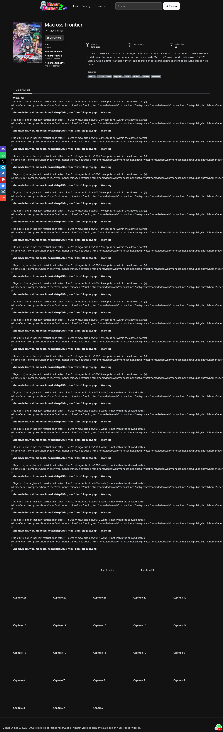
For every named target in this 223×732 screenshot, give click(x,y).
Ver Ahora (55, 37)
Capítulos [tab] (23, 90)
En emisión (101, 6)
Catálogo (87, 6)
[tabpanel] (111, 404)
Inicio (76, 6)
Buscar (173, 6)
